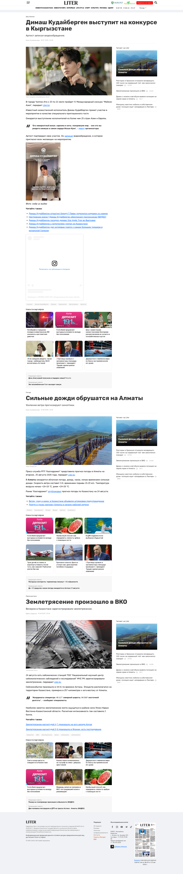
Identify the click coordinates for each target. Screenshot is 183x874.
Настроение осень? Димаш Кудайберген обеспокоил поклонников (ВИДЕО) (67, 217)
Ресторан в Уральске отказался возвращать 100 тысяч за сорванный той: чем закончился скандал (135, 83)
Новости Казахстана (44, 8)
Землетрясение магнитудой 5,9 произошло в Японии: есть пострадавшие (63, 729)
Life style (80, 8)
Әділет (110, 8)
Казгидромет (39, 510)
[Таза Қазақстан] (130, 3)
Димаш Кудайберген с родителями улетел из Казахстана (58, 224)
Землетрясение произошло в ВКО (130, 91)
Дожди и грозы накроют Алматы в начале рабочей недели (59, 504)
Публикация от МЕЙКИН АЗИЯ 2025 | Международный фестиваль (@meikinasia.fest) (57, 297)
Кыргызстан (63, 304)
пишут (82, 128)
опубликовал (54, 491)
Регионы (103, 8)
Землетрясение (47, 735)
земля (56, 735)
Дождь (55, 510)
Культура (95, 8)
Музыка (53, 304)
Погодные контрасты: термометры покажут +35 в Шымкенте (53, 582)
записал (69, 136)
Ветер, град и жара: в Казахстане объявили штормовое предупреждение (66, 501)
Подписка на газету (144, 3)
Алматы (29, 510)
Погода (120, 67)
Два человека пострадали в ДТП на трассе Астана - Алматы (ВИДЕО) (56, 808)
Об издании (97, 826)
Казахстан (30, 735)
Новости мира (60, 8)
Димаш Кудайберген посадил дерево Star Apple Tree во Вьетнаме (62, 220)
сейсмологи (65, 735)
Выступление (73, 304)
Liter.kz (46, 105)
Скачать (137, 860)
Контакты (97, 835)
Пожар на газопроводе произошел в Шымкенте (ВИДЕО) (51, 802)
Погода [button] (142, 8)
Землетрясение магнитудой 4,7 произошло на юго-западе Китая (59, 724)
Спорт (87, 8)
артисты (83, 304)
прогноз (62, 510)
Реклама (96, 828)
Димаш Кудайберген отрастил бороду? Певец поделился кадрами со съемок (68, 213)
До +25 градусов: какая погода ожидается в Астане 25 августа (53, 588)
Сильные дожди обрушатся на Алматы (134, 71)
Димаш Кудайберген (41, 304)
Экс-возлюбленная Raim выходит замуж (44, 384)
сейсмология (76, 735)
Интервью (71, 8)
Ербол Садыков (31, 613)
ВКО (37, 735)
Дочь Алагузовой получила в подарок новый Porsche (49, 378)
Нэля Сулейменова (33, 40)
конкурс (29, 304)
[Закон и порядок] (117, 3)
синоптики (71, 510)
